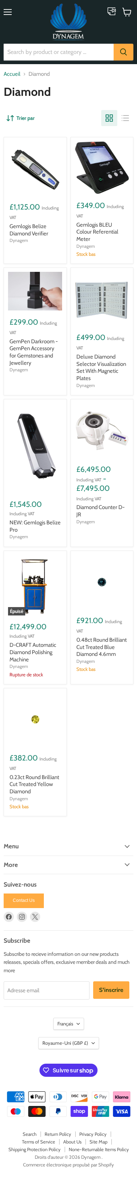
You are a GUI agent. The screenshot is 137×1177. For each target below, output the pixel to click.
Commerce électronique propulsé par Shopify (68, 1165)
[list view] (125, 118)
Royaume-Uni (65, 1043)
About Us (72, 1142)
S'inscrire (111, 990)
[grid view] (109, 118)
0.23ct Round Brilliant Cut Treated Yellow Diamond (34, 784)
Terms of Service (38, 1142)
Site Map (98, 1142)
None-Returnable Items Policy (99, 1149)
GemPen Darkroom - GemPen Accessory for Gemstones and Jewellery (33, 352)
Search (30, 1134)
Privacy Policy (93, 1134)
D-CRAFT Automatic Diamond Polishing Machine (32, 652)
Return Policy (58, 1134)
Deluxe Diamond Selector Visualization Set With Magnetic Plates (101, 367)
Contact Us (24, 900)
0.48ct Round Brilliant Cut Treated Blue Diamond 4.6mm (101, 647)
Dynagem (18, 240)
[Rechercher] (123, 52)
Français (65, 1024)
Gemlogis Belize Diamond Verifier (28, 230)
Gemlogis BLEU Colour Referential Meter (97, 232)
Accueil (12, 74)
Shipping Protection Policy (34, 1149)
